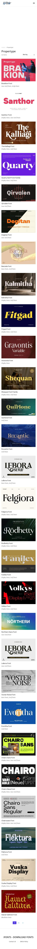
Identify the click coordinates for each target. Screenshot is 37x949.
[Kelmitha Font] (18, 284)
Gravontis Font (7, 361)
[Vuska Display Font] (18, 870)
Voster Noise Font (8, 695)
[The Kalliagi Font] (18, 133)
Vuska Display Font (8, 883)
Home (3, 47)
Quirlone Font (6, 418)
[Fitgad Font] (18, 315)
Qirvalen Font (6, 203)
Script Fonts (15, 86)
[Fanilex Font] (18, 561)
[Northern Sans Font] (18, 621)
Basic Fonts (4, 269)
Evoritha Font (6, 726)
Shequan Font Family (9, 392)
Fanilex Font (6, 575)
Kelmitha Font (6, 298)
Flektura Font (6, 852)
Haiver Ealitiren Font (9, 915)
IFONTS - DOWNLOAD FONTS (18, 937)
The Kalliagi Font (7, 146)
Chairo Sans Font (8, 758)
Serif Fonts (13, 149)
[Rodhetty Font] (18, 529)
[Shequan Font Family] (18, 378)
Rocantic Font (6, 449)
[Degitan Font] (18, 221)
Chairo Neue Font (8, 789)
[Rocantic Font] (18, 435)
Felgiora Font (6, 512)
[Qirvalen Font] (18, 192)
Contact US (12, 941)
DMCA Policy (24, 941)
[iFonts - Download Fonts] (7, 3)
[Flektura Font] (18, 838)
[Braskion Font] (18, 70)
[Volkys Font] (18, 592)
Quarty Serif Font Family (10, 178)
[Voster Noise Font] (18, 681)
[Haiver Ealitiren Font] (18, 901)
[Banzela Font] (18, 253)
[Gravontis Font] (18, 347)
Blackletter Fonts (6, 917)
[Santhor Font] (18, 101)
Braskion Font (6, 83)
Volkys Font (5, 606)
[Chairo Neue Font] (18, 775)
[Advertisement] (18, 26)
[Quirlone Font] (18, 407)
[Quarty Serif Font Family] (18, 164)
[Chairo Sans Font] (18, 744)
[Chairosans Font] (18, 807)
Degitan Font (6, 235)
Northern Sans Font (9, 632)
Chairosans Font (7, 821)
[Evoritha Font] (18, 712)
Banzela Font (6, 266)
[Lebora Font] (18, 467)
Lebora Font (6, 480)
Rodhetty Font (7, 543)
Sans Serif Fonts (6, 86)
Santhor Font (6, 115)
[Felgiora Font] (18, 498)
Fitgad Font (5, 329)
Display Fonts (5, 118)
